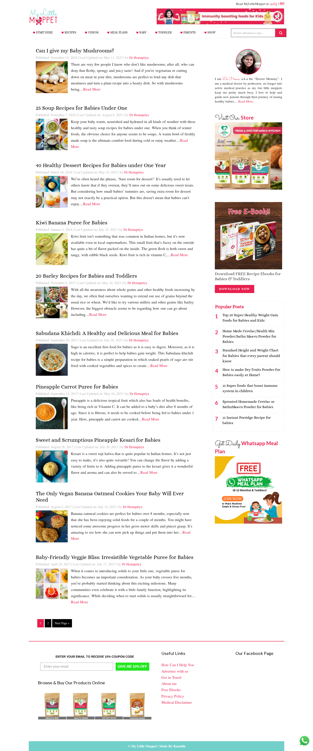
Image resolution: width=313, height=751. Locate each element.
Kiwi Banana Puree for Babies (71, 223)
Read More (92, 89)
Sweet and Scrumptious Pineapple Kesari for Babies (98, 440)
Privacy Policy (172, 696)
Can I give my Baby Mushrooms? (75, 51)
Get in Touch (171, 677)
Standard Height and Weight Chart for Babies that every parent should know (251, 355)
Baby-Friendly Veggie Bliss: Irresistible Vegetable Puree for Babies (114, 557)
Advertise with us (174, 671)
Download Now (234, 289)
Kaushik (179, 746)
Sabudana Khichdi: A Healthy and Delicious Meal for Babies (107, 333)
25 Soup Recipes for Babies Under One (81, 108)
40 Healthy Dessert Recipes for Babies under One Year (101, 165)
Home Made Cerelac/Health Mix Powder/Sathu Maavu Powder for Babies (249, 336)
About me (169, 683)
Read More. (246, 101)
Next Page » (62, 623)
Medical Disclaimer (176, 702)
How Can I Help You (177, 664)
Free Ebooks (171, 689)
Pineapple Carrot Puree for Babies (77, 387)
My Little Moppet (50, 16)
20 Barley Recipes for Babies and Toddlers (86, 276)
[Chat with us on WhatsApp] (304, 741)
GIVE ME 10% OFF (132, 666)
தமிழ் (273, 3)
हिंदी (282, 3)
